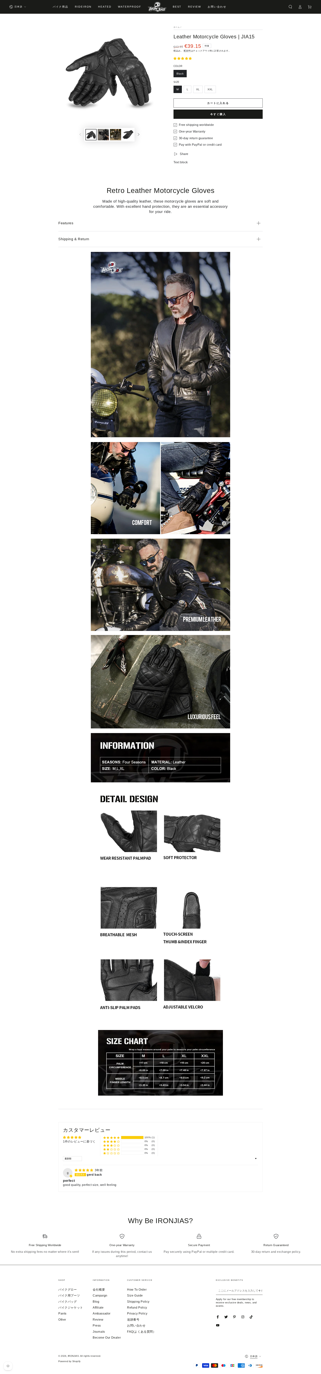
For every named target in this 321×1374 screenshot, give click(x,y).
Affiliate (98, 1307)
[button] (290, 7)
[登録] (260, 1291)
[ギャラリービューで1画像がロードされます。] (91, 134)
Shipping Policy (138, 1301)
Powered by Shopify (69, 1361)
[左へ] (80, 135)
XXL (210, 89)
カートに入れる (218, 103)
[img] (84, 1170)
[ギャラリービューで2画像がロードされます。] (103, 134)
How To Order (137, 1289)
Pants (62, 1313)
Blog (96, 1301)
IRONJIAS (73, 1356)
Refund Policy (137, 1307)
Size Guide (135, 1295)
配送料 (187, 50)
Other (62, 1319)
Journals (99, 1331)
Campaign (100, 1295)
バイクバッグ (67, 1301)
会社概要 (99, 1289)
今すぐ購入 (218, 114)
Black (180, 73)
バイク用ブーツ (69, 1295)
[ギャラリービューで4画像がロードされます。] (127, 134)
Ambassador (102, 1313)
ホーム (177, 27)
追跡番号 (133, 1319)
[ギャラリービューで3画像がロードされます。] (115, 134)
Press (97, 1325)
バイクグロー (67, 1289)
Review (98, 1319)
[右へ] (138, 135)
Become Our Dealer (107, 1337)
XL (198, 89)
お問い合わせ (136, 1325)
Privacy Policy (137, 1313)
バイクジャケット (70, 1307)
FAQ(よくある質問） (141, 1331)
